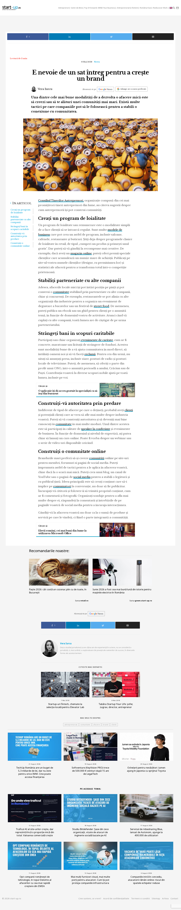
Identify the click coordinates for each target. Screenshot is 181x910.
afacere (96, 724)
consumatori (62, 486)
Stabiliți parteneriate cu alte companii (21, 220)
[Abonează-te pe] (105, 89)
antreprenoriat (70, 724)
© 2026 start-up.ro (11, 898)
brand (105, 724)
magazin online (81, 253)
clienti (114, 724)
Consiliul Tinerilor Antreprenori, (61, 200)
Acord (116, 898)
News (97, 62)
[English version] (171, 7)
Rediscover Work (160, 8)
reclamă (90, 354)
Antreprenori (63, 8)
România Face (145, 8)
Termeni (140, 898)
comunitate (61, 292)
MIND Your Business (106, 8)
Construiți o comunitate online (20, 244)
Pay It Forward (90, 8)
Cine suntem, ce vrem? (89, 898)
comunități (96, 458)
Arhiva (165, 898)
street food (101, 306)
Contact (174, 898)
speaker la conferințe (95, 429)
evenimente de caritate (96, 340)
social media (81, 477)
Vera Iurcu (44, 89)
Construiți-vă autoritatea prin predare (19, 236)
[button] (173, 7)
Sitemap (156, 898)
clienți (129, 410)
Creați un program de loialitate (20, 211)
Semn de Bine (77, 8)
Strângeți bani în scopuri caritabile (20, 228)
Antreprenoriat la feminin (127, 8)
